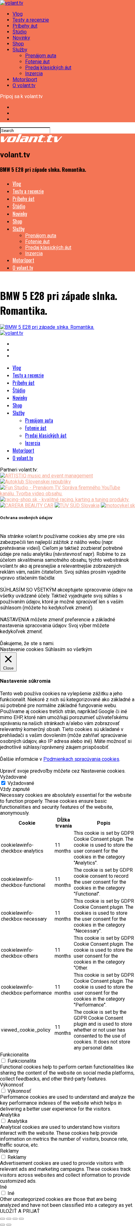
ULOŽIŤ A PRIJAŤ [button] (20, 1211)
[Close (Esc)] (2, 1219)
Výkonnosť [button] (12, 1085)
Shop (18, 44)
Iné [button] (3, 1187)
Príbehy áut (25, 26)
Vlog (18, 14)
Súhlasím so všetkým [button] (68, 649)
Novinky (21, 38)
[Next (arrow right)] (8, 1225)
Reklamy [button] (9, 1151)
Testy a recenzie (31, 20)
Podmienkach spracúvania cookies (81, 759)
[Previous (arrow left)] (2, 1225)
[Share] (8, 1219)
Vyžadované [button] (13, 777)
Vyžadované (21, 783)
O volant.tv (24, 85)
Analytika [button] (10, 1115)
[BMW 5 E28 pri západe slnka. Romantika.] (47, 327)
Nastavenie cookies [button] (22, 649)
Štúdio (20, 32)
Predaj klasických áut (48, 68)
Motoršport (25, 79)
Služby (20, 50)
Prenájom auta (40, 56)
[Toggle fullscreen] (15, 1219)
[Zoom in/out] (21, 1219)
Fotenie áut (37, 62)
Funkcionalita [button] (14, 1055)
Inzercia (34, 73)
